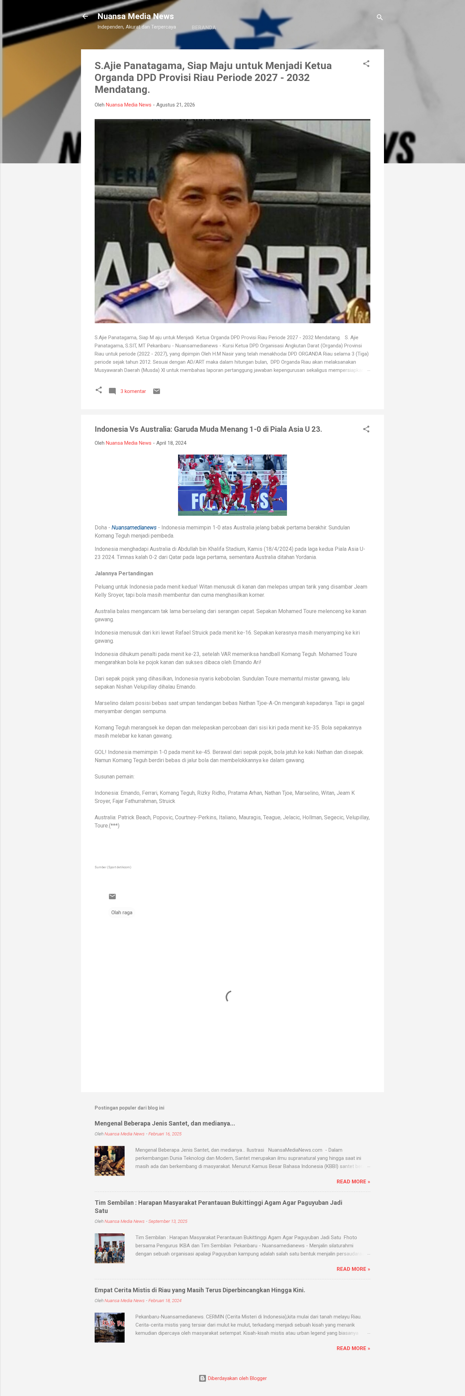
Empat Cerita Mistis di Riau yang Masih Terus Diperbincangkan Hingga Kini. (200, 1290)
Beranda (204, 27)
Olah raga (121, 912)
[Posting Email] (157, 394)
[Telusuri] (380, 18)
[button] (366, 65)
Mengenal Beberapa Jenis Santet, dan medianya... (165, 1123)
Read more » (353, 1182)
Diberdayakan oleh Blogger (237, 1378)
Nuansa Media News (135, 16)
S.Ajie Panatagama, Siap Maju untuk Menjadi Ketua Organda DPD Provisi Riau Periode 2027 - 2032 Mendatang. (213, 77)
